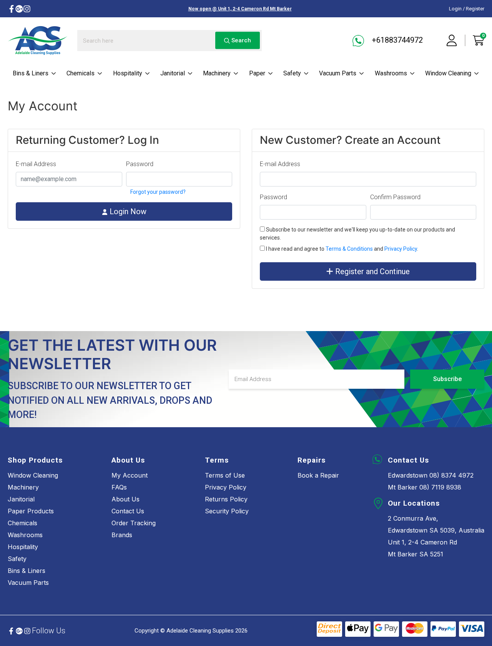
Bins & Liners (30, 73)
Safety (292, 73)
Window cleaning (448, 73)
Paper (257, 73)
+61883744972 (396, 40)
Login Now (127, 211)
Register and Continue (371, 271)
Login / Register (466, 9)
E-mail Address (36, 164)
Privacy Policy (400, 249)
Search (240, 40)
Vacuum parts (337, 73)
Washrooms (391, 73)
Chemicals (80, 73)
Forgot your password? (157, 192)
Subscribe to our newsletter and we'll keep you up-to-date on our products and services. (357, 233)
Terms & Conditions (349, 249)
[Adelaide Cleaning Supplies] (38, 40)
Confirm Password (395, 197)
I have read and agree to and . (341, 249)
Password (139, 164)
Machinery (217, 73)
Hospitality (127, 73)
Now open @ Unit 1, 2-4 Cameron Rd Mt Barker (240, 9)
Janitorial (172, 73)
